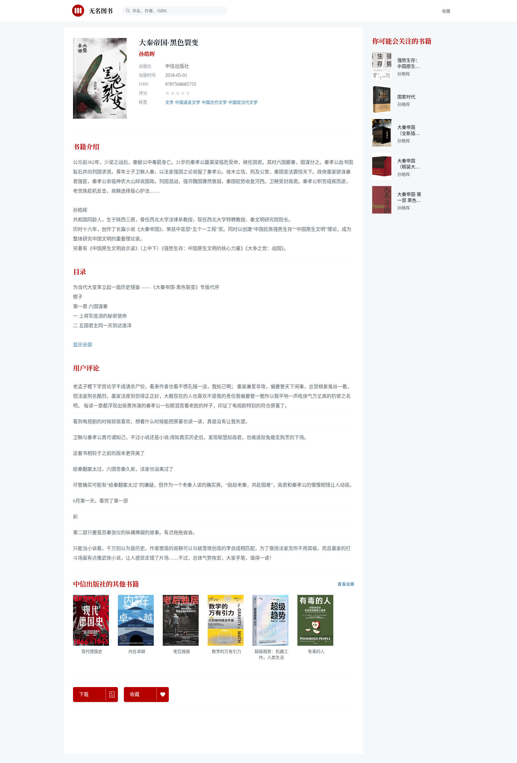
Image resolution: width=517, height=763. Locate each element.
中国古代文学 (214, 102)
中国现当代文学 (243, 102)
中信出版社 (177, 66)
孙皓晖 (147, 54)
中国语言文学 (187, 102)
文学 (169, 102)
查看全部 (345, 584)
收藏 (446, 11)
